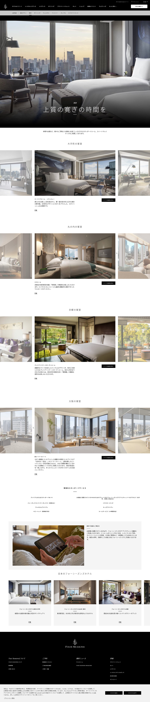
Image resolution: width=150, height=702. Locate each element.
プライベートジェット (63, 6)
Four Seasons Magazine (84, 665)
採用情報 (11, 665)
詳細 (36, 210)
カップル (63, 13)
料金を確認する (139, 6)
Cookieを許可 (132, 692)
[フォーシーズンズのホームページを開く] (5, 6)
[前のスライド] (33, 170)
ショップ (81, 6)
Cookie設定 (114, 692)
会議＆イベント (91, 6)
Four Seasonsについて (15, 662)
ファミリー (55, 13)
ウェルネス (46, 13)
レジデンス (42, 6)
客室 (30, 13)
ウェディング (102, 6)
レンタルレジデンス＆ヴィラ (117, 672)
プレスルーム (79, 662)
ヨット (74, 6)
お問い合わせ (12, 669)
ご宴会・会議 (45, 669)
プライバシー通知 (9, 698)
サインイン (136, 1)
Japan (14, 13)
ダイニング (51, 6)
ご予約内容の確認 (46, 665)
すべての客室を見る (108, 200)
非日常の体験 (113, 676)
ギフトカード (113, 679)
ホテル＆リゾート (17, 6)
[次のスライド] (116, 170)
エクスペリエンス (73, 13)
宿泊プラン (23, 13)
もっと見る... (113, 6)
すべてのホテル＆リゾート (122, 1)
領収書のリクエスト (47, 662)
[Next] (142, 603)
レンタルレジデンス (30, 6)
